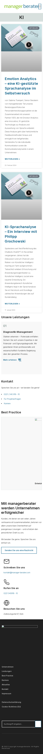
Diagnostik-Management (18, 331)
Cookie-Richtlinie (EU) (11, 707)
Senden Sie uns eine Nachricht (19, 550)
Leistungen (7, 671)
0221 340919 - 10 (11, 593)
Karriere (5, 680)
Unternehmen (7, 667)
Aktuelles (6, 685)
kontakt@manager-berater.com (17, 572)
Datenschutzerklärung (11, 702)
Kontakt (5, 689)
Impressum (6, 694)
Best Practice (7, 676)
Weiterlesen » (12, 159)
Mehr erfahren (10, 360)
